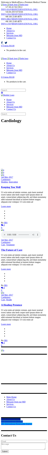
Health (9, 300)
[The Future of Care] (2, 230)
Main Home (11, 397)
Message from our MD (16, 402)
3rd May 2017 (7, 177)
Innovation (13, 182)
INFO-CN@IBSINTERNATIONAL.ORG (19, 24)
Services (9, 404)
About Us (10, 399)
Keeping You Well (11, 187)
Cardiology (6, 179)
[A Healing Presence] (2, 292)
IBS (5, 223)
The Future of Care (11, 250)
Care (3, 245)
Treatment (10, 245)
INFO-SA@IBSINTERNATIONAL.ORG (19, 9)
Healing (4, 182)
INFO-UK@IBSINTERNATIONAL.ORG (19, 14)
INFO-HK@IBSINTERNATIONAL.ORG (19, 19)
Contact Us (11, 406)
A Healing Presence (11, 305)
